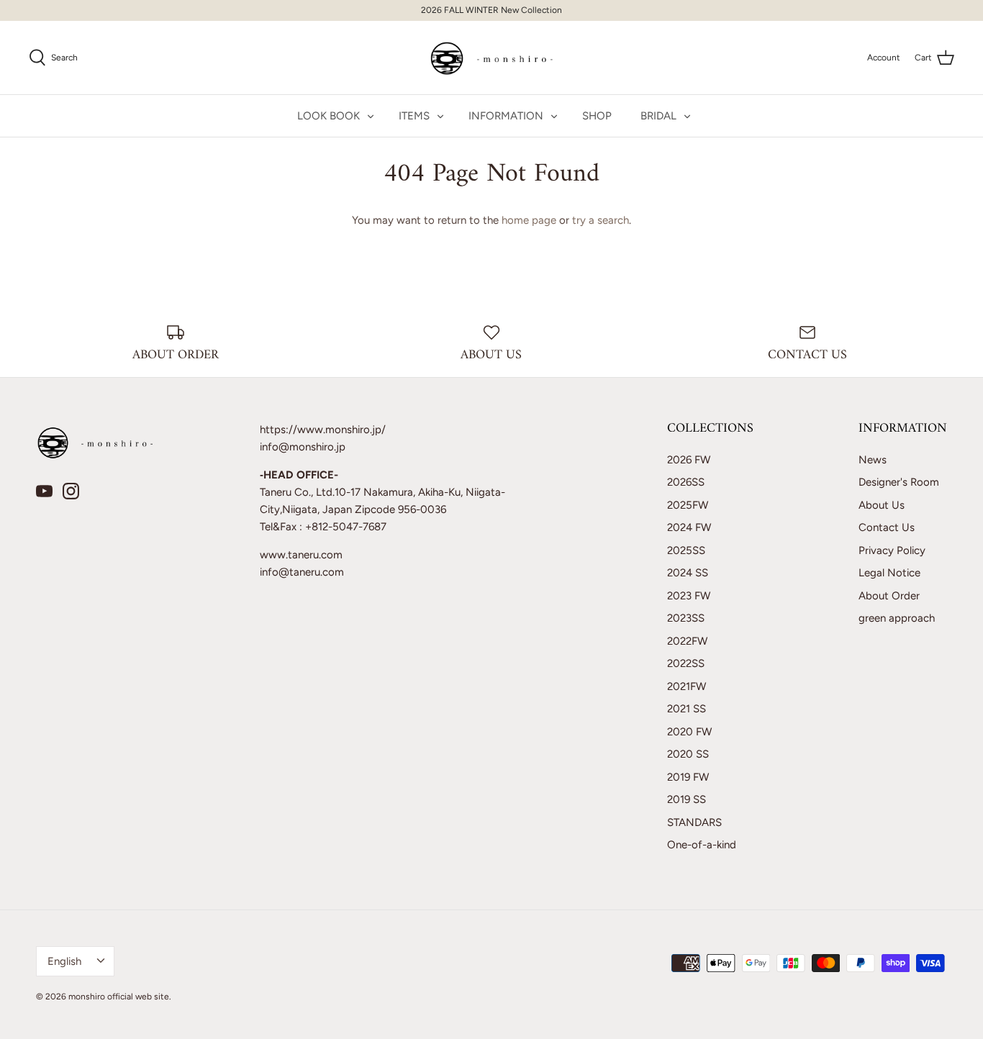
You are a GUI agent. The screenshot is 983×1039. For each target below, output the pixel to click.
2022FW (687, 641)
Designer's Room (899, 482)
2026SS (686, 482)
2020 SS (688, 754)
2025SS (686, 550)
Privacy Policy (892, 550)
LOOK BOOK (328, 115)
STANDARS (694, 822)
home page (529, 220)
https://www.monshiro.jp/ (323, 429)
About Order (889, 595)
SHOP (597, 115)
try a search (600, 220)
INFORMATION (505, 115)
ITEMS (414, 115)
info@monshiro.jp (302, 446)
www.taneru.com (301, 554)
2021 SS (686, 708)
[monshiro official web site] (492, 57)
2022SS (686, 663)
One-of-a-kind (701, 844)
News (873, 459)
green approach (897, 618)
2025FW (687, 505)
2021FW (686, 686)
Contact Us (887, 527)
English (64, 961)
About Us (882, 505)
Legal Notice (889, 572)
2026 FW (688, 459)
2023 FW (688, 595)
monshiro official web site (118, 997)
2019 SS (686, 799)
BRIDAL (658, 115)
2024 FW (689, 527)
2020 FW (689, 731)
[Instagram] (71, 491)
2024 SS (687, 572)
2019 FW (688, 777)
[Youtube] (44, 491)
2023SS (686, 618)
